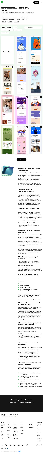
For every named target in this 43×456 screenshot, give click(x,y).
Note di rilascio (31, 425)
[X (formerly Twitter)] (10, 445)
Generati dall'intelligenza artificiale (8, 19)
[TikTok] (19, 445)
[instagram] (14, 445)
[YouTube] (23, 445)
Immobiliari (10, 21)
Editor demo (9, 422)
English (21, 422)
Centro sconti (15, 440)
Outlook (18, 19)
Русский (21, 433)
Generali (8, 425)
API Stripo (31, 424)
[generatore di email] (2, 2)
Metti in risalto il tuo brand (3, 437)
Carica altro (22, 159)
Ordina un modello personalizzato (9, 439)
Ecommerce (4, 21)
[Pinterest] (27, 445)
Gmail (23, 19)
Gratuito (3, 27)
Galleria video (15, 438)
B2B (27, 19)
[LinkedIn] (6, 445)
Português (22, 430)
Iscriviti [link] (36, 2)
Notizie (2, 427)
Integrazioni (9, 427)
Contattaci (3, 425)
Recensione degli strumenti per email (15, 433)
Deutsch (21, 424)
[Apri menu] (41, 2)
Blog (14, 422)
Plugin (8, 424)
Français (21, 425)
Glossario (15, 430)
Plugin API (31, 422)
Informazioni (3, 424)
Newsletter (16, 21)
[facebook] (2, 445)
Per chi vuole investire (2, 430)
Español (21, 427)
